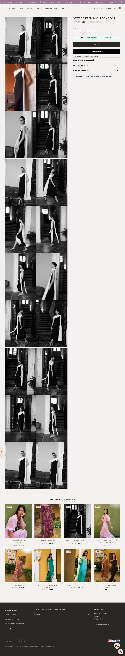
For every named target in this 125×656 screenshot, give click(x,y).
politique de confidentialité (102, 624)
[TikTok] (11, 629)
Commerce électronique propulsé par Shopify (41, 646)
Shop (21, 8)
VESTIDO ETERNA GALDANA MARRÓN (106, 586)
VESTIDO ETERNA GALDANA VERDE (47, 586)
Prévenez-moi (97, 51)
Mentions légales (99, 619)
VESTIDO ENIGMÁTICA (18, 585)
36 (80, 32)
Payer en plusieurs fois (81, 70)
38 (84, 32)
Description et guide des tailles (84, 60)
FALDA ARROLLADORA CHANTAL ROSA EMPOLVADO (107, 542)
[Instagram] (7, 629)
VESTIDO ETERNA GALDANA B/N (77, 540)
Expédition (97, 616)
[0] (118, 8)
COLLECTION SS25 (11, 8)
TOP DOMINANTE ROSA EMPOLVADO (18, 542)
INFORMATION (99, 609)
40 (89, 32)
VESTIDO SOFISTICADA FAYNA (77, 585)
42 (94, 32)
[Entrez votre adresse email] (89, 614)
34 (75, 32)
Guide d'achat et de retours (102, 613)
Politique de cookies (100, 622)
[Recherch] (115, 8)
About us (29, 8)
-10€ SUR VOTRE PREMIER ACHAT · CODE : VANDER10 (48, 2)
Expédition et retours (80, 65)
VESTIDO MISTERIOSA (47, 540)
